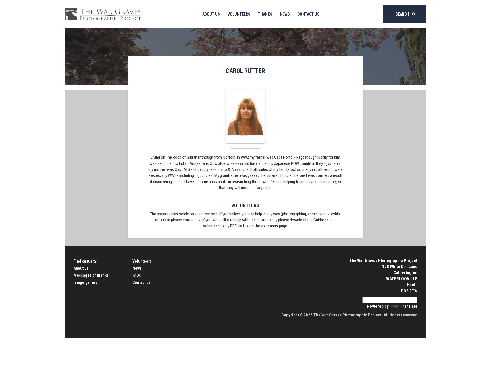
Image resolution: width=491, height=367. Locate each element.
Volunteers (239, 14)
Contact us (141, 282)
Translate (408, 306)
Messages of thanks (91, 275)
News (285, 14)
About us (81, 268)
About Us (211, 14)
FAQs (136, 275)
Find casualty (85, 261)
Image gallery (85, 282)
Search (406, 14)
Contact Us (308, 14)
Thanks (265, 14)
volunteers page (274, 225)
